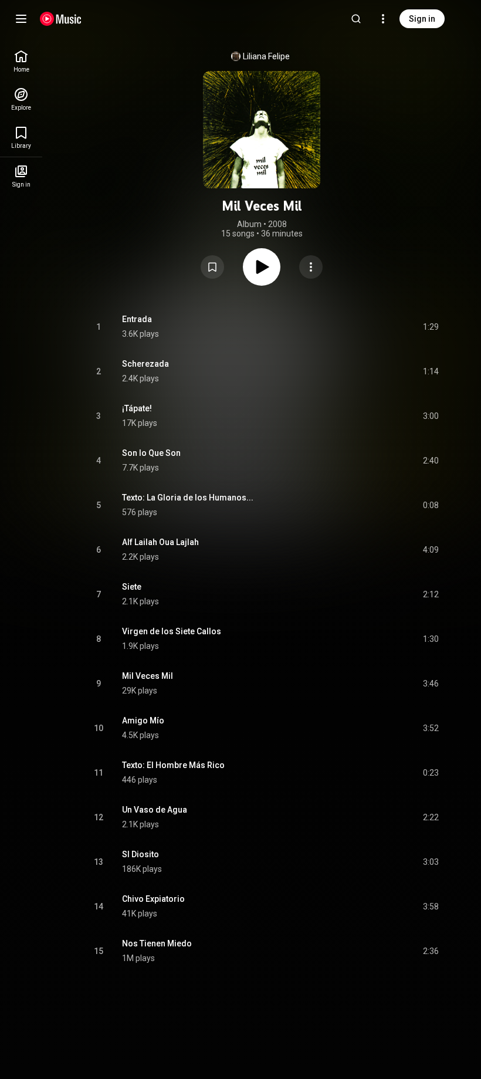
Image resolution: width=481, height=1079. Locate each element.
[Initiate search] (356, 18)
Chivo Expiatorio (153, 899)
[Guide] (21, 19)
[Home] (61, 19)
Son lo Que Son (151, 453)
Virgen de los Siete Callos (171, 631)
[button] (212, 267)
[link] (21, 61)
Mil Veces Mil (147, 676)
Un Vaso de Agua (154, 809)
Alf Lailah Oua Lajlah (160, 542)
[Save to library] (212, 267)
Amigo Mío (143, 720)
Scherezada (145, 363)
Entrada (137, 319)
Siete (131, 586)
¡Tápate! (137, 408)
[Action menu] (311, 267)
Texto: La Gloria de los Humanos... (187, 497)
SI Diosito (140, 854)
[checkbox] (431, 327)
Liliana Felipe (266, 56)
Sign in (422, 18)
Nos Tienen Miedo (157, 943)
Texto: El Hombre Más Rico (173, 765)
